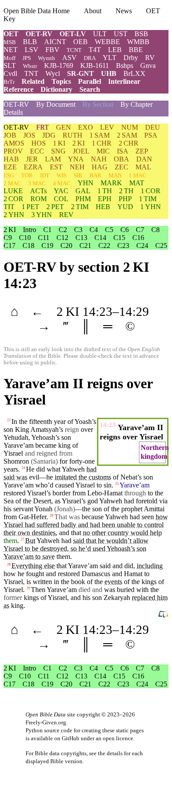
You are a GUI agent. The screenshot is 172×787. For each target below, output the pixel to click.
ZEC (121, 167)
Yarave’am (19, 485)
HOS (38, 143)
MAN (115, 175)
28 (9, 564)
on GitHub (66, 738)
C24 (142, 245)
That (60, 517)
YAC (61, 191)
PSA (150, 135)
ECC (37, 151)
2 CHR (128, 143)
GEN (63, 127)
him (162, 597)
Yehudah (16, 437)
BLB (30, 41)
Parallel (89, 81)
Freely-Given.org (46, 722)
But (30, 540)
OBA (121, 159)
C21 (85, 245)
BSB (141, 33)
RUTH (72, 135)
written (42, 581)
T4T (95, 49)
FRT (42, 127)
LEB (115, 49)
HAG (100, 167)
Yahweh (73, 469)
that (61, 566)
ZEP (141, 151)
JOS (29, 135)
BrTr (9, 82)
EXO (85, 127)
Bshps (124, 65)
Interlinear (124, 81)
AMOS (14, 143)
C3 (78, 229)
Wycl (52, 73)
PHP (125, 198)
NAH (99, 159)
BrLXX (134, 73)
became (45, 445)
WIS (61, 175)
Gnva (148, 65)
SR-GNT (80, 73)
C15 (119, 237)
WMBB (138, 41)
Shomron (16, 461)
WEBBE (107, 41)
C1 (47, 229)
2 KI (78, 143)
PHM (83, 198)
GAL (82, 191)
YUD (125, 206)
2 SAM (127, 135)
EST (56, 167)
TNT (31, 73)
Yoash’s (85, 421)
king (17, 605)
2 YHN (14, 214)
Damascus (96, 573)
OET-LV (73, 33)
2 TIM (80, 206)
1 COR (151, 191)
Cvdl (10, 73)
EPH (105, 198)
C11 (43, 237)
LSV (31, 49)
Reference (19, 89)
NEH (77, 167)
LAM (53, 159)
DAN (144, 159)
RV (150, 57)
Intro (29, 229)
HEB (103, 206)
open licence (118, 738)
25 (117, 484)
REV (66, 214)
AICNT (55, 41)
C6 (124, 229)
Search (89, 89)
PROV (13, 151)
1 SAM (100, 135)
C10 (25, 237)
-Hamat (112, 493)
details (115, 753)
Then (38, 589)
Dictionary (56, 89)
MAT (136, 183)
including (150, 566)
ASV (69, 57)
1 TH (104, 191)
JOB (10, 135)
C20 (66, 245)
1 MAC (137, 175)
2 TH (126, 191)
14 (89, 311)
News (124, 11)
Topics (61, 81)
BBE (136, 49)
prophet (131, 509)
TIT (9, 206)
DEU (152, 127)
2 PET (55, 206)
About (92, 11)
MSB (10, 42)
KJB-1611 (94, 65)
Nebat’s (131, 477)
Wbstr (30, 66)
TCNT (74, 50)
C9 (8, 237)
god (92, 501)
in (56, 581)
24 (23, 468)
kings (149, 581)
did (128, 566)
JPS (26, 58)
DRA (90, 58)
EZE (10, 167)
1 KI (59, 143)
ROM (38, 198)
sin (108, 485)
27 (22, 539)
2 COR (13, 198)
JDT (44, 175)
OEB (80, 41)
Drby (130, 57)
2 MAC (12, 183)
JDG (49, 135)
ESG (9, 175)
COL (61, 198)
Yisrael (13, 453)
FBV (52, 49)
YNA (76, 159)
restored (15, 493)
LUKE (13, 191)
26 (51, 515)
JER (32, 159)
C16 (138, 237)
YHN (85, 183)
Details (13, 112)
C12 (62, 237)
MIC (103, 151)
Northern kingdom (155, 452)
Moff (9, 58)
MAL (143, 167)
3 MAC (37, 183)
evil (34, 477)
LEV (107, 127)
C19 (47, 245)
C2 (63, 229)
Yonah (43, 509)
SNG (58, 151)
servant (23, 509)
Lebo (94, 493)
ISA (122, 151)
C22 (104, 245)
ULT (100, 33)
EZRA (33, 167)
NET (11, 49)
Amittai (154, 509)
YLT (109, 57)
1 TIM (148, 198)
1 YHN (150, 206)
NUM (129, 127)
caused (64, 485)
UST (120, 33)
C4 (94, 229)
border (61, 493)
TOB (27, 175)
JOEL (81, 151)
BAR (95, 175)
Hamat (133, 573)
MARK (111, 183)
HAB (11, 159)
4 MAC (62, 183)
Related (33, 81)
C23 (123, 245)
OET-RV (39, 33)
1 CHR (102, 143)
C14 (100, 237)
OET (11, 33)
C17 (9, 245)
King (22, 429)
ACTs (38, 191)
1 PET (30, 206)
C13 (81, 237)
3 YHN (41, 214)
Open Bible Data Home (37, 11)
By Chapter (136, 104)
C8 (155, 229)
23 (9, 420)
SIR (78, 175)
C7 (140, 229)
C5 (109, 229)
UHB (108, 73)
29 (28, 588)
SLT (10, 65)
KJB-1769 (58, 65)
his (86, 597)
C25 (161, 245)
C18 (28, 245)
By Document (55, 104)
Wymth (46, 58)
